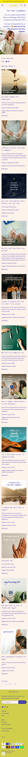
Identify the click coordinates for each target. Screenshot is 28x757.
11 (15, 684)
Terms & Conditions (7, 728)
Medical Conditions (11, 110)
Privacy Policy (5, 731)
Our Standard (5, 713)
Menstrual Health (11, 165)
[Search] (21, 5)
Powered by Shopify (7, 752)
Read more (5, 115)
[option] (14, 31)
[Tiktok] (7, 707)
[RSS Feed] (14, 66)
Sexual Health (10, 213)
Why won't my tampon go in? (13, 353)
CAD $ (3, 737)
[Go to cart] (25, 5)
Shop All (4, 711)
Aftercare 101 (7, 560)
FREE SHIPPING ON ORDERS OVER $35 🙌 (14, 1)
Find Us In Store (6, 724)
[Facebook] (2, 707)
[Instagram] (5, 707)
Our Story (4, 722)
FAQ (3, 716)
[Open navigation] (2, 5)
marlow (13, 751)
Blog (3, 720)
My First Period (20, 165)
